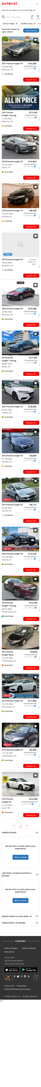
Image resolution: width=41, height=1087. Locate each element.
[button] (32, 17)
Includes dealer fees (30, 66)
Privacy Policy (21, 986)
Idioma (7, 979)
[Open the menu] (37, 4)
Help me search (31, 30)
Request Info (31, 79)
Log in (36, 978)
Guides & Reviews (29, 948)
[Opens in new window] (12, 969)
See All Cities (10, 957)
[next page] (27, 825)
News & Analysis (11, 948)
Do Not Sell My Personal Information (18, 989)
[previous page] (14, 825)
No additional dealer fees (29, 801)
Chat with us (9, 951)
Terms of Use (10, 986)
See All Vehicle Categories (15, 964)
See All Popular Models (14, 961)
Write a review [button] (20, 857)
